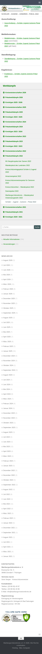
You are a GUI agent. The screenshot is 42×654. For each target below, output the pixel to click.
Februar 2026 (8, 289)
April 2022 (7, 509)
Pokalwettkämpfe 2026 (14, 97)
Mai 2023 (6, 446)
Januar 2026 (7, 294)
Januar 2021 (7, 556)
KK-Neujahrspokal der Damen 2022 (18, 161)
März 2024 (7, 399)
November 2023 (9, 418)
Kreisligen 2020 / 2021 (13, 217)
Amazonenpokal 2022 (13, 176)
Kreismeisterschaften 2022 (15, 151)
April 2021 (7, 547)
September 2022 (9, 485)
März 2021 (7, 552)
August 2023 (7, 432)
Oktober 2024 (8, 365)
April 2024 (7, 394)
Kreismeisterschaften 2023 (15, 136)
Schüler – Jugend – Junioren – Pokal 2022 (20, 202)
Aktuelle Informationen (11, 239)
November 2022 (9, 475)
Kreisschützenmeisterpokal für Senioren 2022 (20, 181)
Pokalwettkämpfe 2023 (14, 141)
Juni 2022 (6, 499)
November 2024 (9, 361)
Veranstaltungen (9, 244)
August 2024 (7, 375)
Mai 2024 (6, 389)
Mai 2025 (6, 332)
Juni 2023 (6, 442)
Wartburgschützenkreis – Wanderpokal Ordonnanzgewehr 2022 (19, 196)
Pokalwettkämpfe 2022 (14, 156)
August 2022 (7, 489)
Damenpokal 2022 (11, 191)
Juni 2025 (6, 327)
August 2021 (7, 537)
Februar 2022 (8, 518)
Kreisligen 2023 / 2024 (13, 131)
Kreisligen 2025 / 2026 (13, 102)
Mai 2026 (6, 275)
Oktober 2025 (8, 308)
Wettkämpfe (9, 86)
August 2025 (7, 318)
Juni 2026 (6, 270)
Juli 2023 (6, 437)
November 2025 (9, 303)
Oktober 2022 (8, 480)
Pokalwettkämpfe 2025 (14, 112)
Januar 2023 (7, 466)
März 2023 (7, 456)
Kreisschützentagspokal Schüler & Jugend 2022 (20, 171)
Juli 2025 (6, 322)
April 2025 (7, 337)
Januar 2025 (7, 351)
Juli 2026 (6, 265)
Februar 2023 (8, 461)
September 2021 (9, 532)
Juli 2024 (6, 380)
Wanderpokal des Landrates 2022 (17, 165)
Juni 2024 (6, 384)
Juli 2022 (6, 494)
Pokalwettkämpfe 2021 (14, 212)
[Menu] (39, 2)
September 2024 (9, 370)
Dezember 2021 (9, 528)
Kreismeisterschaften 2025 (15, 107)
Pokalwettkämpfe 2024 (14, 127)
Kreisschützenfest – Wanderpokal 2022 (19, 187)
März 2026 (7, 284)
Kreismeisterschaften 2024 (15, 122)
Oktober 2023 (8, 423)
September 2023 (9, 427)
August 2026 (7, 260)
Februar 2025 (8, 346)
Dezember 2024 (9, 356)
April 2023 (7, 451)
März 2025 (7, 342)
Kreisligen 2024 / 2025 (13, 117)
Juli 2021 (6, 542)
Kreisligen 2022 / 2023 (13, 146)
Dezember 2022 (9, 470)
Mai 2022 (6, 504)
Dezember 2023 (9, 413)
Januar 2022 (7, 523)
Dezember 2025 (9, 298)
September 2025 (9, 313)
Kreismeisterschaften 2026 (15, 92)
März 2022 (7, 513)
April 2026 (7, 279)
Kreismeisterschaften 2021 (15, 207)
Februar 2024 (8, 404)
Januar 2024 (7, 408)
